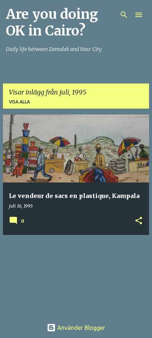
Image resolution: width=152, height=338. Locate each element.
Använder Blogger (80, 327)
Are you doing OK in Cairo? (52, 22)
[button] (138, 221)
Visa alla (19, 101)
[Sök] (124, 15)
